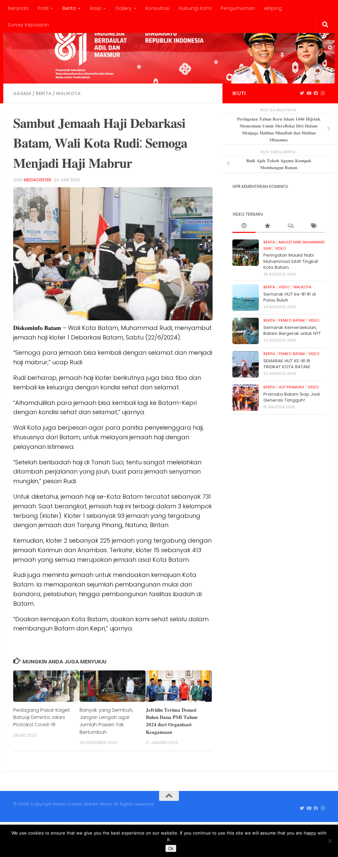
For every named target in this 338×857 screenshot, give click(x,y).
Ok (171, 848)
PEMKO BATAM (292, 320)
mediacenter (37, 180)
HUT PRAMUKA (291, 387)
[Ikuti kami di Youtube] (309, 93)
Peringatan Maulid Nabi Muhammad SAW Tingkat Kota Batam (290, 261)
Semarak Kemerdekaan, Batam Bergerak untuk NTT (292, 330)
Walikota (68, 93)
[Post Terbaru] (243, 226)
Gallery (123, 8)
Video (280, 248)
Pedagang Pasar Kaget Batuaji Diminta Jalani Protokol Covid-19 (41, 717)
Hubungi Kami (195, 8)
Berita (69, 8)
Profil (43, 8)
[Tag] (313, 226)
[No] (329, 841)
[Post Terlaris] (267, 226)
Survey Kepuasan (28, 24)
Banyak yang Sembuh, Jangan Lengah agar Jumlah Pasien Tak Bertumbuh (106, 720)
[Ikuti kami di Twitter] (302, 93)
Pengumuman (238, 8)
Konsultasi (158, 8)
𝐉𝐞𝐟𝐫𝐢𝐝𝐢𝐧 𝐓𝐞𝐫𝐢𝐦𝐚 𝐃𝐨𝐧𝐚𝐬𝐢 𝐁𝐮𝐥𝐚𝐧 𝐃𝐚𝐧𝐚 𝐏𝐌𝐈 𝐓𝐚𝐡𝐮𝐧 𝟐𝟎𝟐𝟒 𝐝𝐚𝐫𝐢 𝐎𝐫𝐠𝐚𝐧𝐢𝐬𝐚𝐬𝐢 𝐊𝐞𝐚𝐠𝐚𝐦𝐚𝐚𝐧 (171, 720)
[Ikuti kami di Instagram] (323, 93)
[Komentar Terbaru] (290, 226)
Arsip (95, 8)
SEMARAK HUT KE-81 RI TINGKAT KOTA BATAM (286, 364)
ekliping (273, 8)
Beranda (18, 8)
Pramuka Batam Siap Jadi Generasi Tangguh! (291, 397)
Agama (22, 93)
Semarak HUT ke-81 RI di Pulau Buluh (289, 297)
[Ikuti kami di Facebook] (316, 93)
